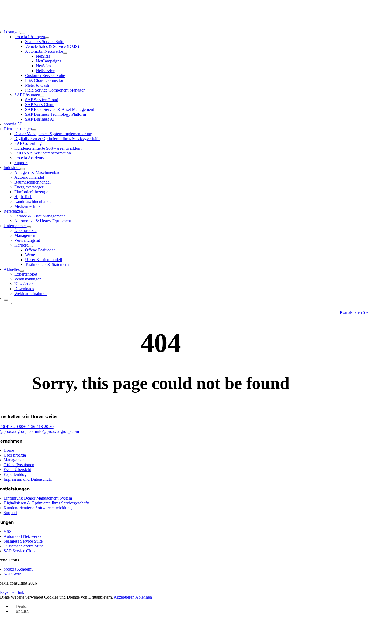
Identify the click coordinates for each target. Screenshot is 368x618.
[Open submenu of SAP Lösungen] (42, 96)
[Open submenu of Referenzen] (25, 212)
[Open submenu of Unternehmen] (29, 227)
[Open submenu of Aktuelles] (22, 271)
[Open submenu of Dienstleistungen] (34, 130)
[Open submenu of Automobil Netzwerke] (65, 53)
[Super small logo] (184, 18)
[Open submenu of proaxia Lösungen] (47, 38)
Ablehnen (143, 597)
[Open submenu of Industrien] (22, 169)
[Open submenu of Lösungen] (22, 33)
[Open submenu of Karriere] (30, 246)
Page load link (12, 592)
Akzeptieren (124, 597)
